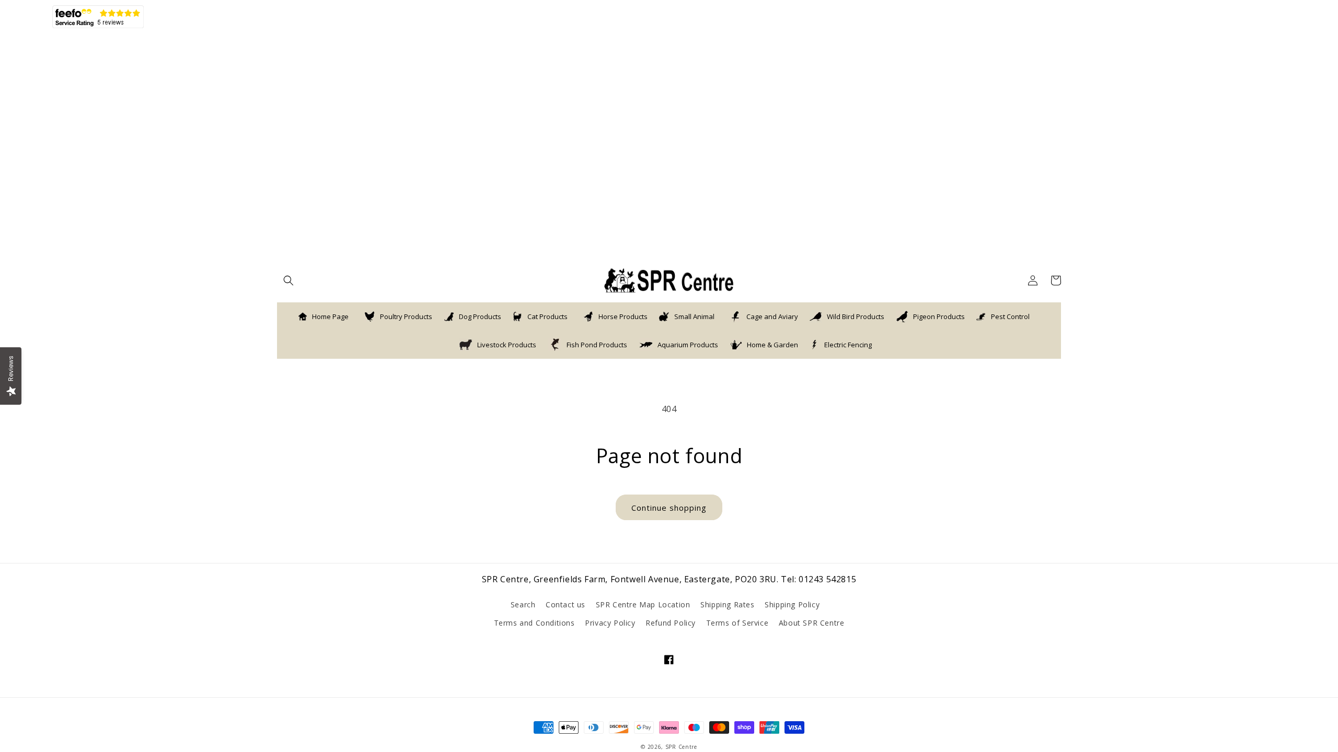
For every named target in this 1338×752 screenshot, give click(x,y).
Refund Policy (670, 623)
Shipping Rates (727, 604)
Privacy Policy (610, 623)
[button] (288, 280)
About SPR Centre (812, 623)
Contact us (565, 604)
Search (523, 604)
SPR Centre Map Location (643, 604)
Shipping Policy (792, 604)
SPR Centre (681, 746)
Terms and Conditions (534, 623)
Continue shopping (669, 507)
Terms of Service (737, 623)
